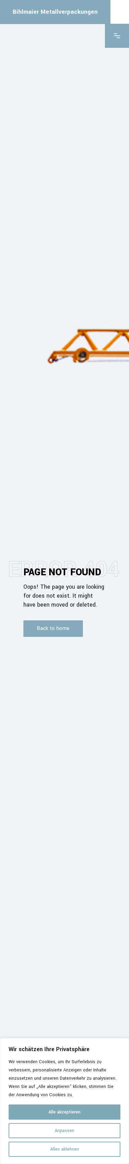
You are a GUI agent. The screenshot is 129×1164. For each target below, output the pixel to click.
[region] (64, 1101)
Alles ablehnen (64, 1149)
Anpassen (64, 1131)
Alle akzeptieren (64, 1112)
